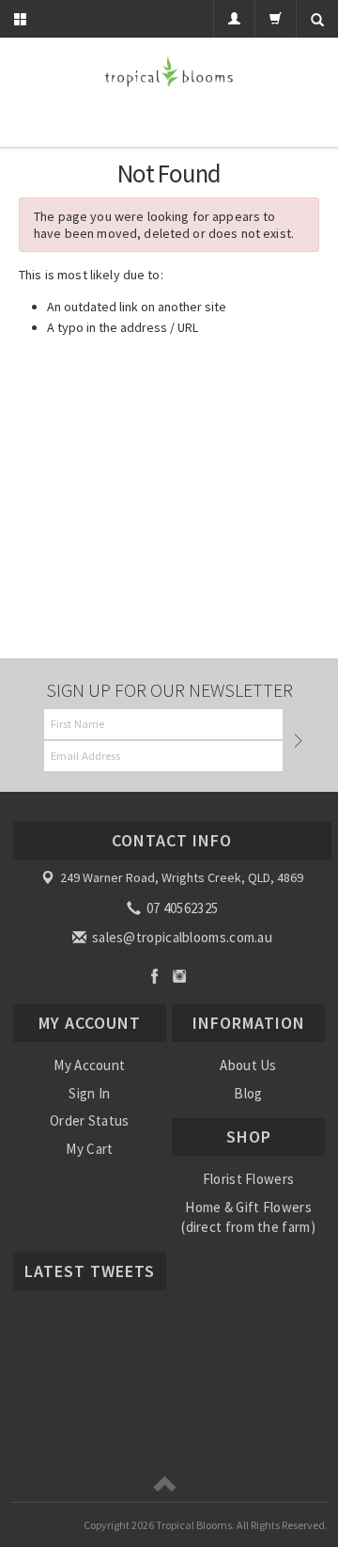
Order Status (90, 1120)
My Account (89, 1065)
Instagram (180, 976)
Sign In (89, 1093)
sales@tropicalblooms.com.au (180, 937)
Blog (248, 1093)
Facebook (154, 976)
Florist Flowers (249, 1179)
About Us (248, 1065)
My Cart (89, 1149)
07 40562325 (181, 908)
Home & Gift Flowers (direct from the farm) (248, 1217)
